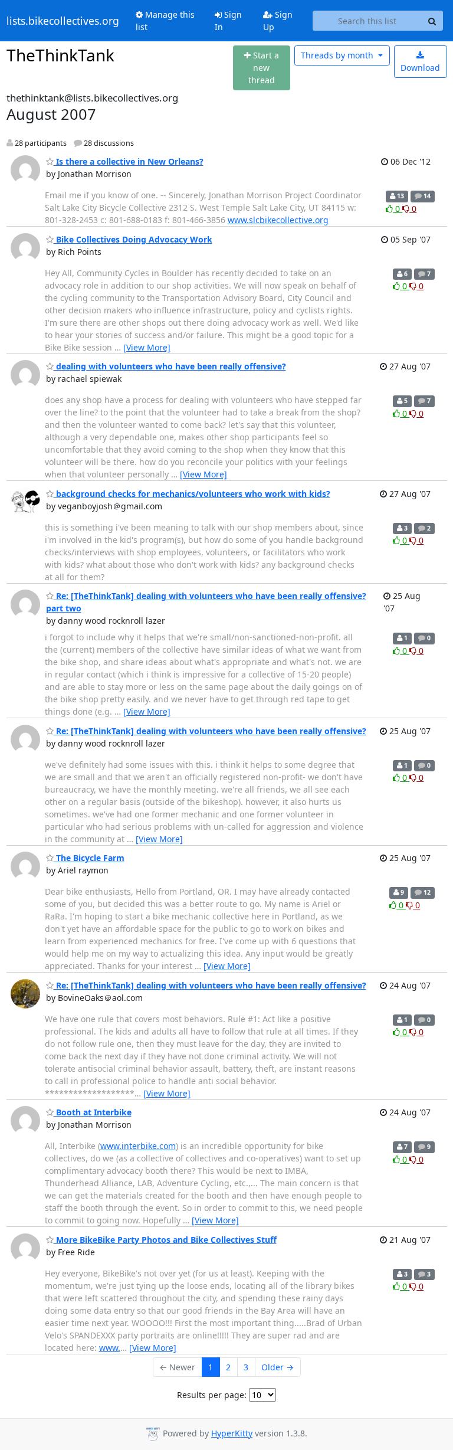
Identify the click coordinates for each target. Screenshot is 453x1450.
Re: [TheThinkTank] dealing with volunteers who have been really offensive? (210, 731)
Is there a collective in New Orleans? (128, 161)
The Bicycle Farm (89, 857)
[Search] (432, 21)
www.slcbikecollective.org (278, 219)
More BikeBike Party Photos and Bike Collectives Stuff (165, 1239)
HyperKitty (231, 1433)
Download (420, 67)
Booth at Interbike (93, 1112)
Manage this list (165, 20)
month (338, 55)
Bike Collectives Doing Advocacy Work (133, 239)
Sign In (228, 20)
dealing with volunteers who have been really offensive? (170, 366)
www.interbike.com (138, 1145)
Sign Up (278, 20)
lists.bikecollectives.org (62, 21)
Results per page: (212, 1394)
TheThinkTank (60, 55)
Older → (277, 1367)
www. (109, 1347)
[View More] (146, 347)
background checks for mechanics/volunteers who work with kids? (192, 493)
